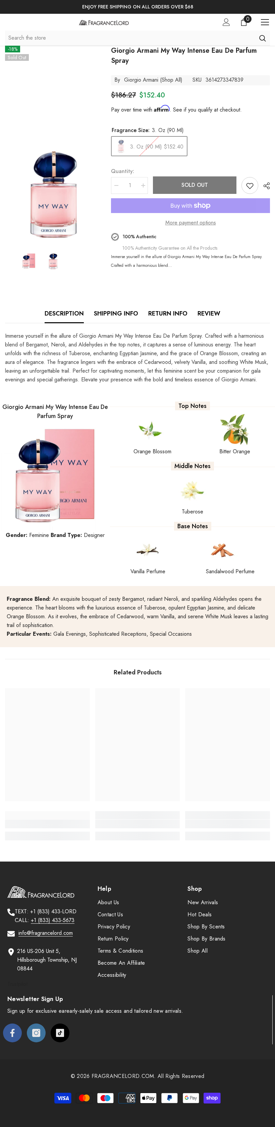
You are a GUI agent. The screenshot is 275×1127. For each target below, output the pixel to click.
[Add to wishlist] (249, 185)
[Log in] (226, 22)
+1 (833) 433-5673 (52, 920)
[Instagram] (36, 1033)
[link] (47, 824)
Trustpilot (17, 984)
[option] (137, 7)
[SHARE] (264, 186)
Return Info (167, 313)
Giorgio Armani (141, 80)
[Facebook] (12, 1033)
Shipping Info (116, 313)
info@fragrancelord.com (45, 933)
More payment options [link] (190, 222)
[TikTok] (60, 1033)
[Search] (262, 38)
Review (209, 313)
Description (64, 313)
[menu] (265, 22)
